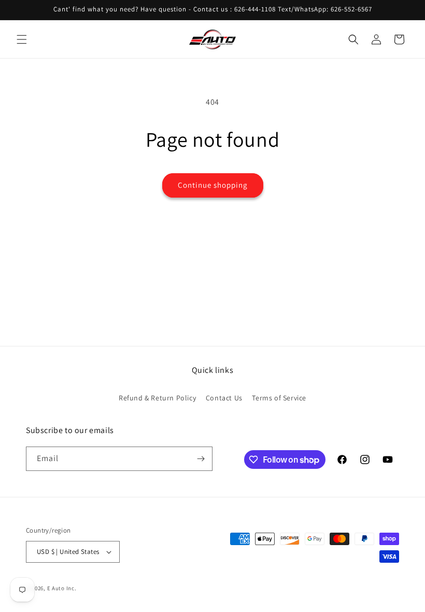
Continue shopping (213, 185)
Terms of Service (279, 397)
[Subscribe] (200, 459)
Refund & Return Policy (157, 397)
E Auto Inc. (62, 588)
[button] (21, 39)
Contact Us (224, 397)
